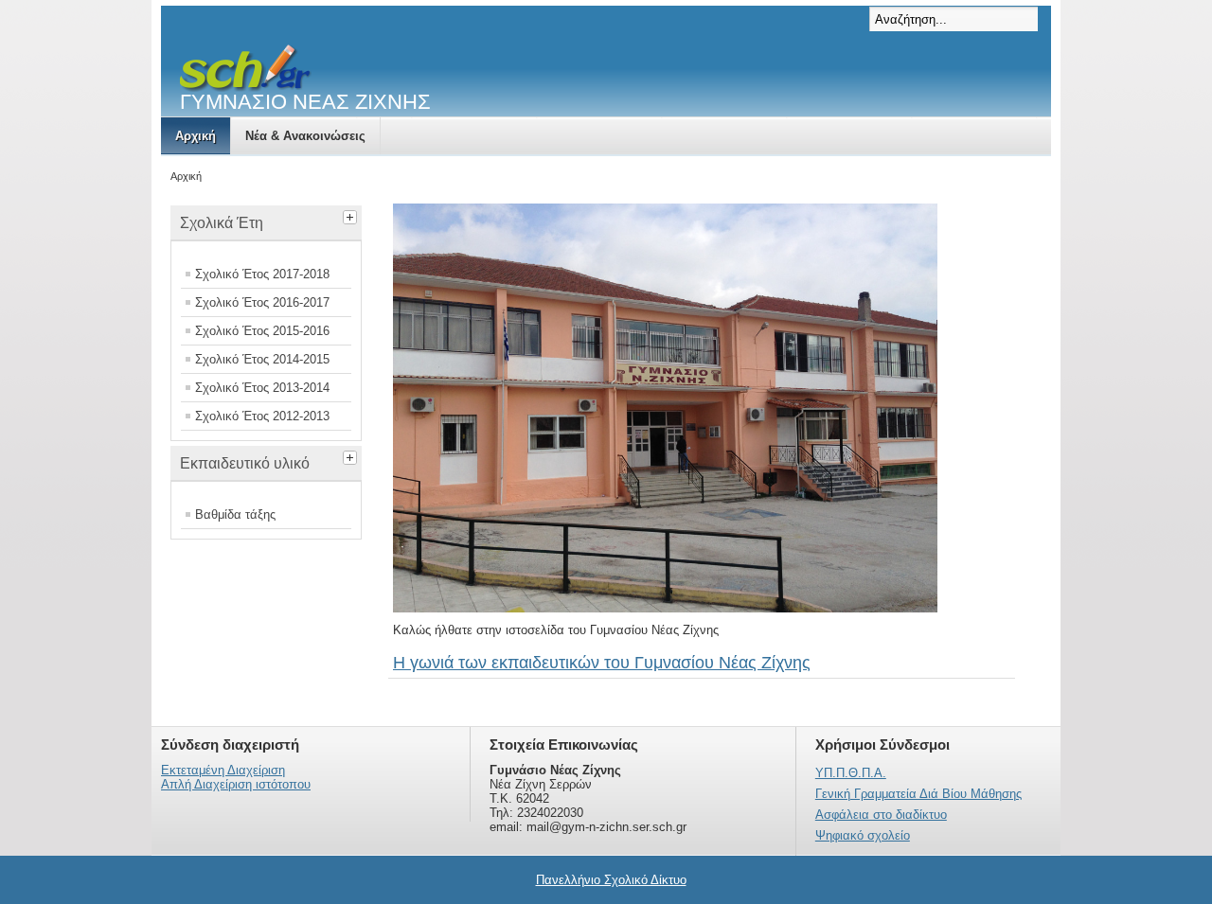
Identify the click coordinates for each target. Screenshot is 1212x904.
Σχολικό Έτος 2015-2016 (262, 331)
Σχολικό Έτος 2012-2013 (262, 416)
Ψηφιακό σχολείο (862, 835)
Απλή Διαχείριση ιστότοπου (236, 784)
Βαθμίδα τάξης (235, 514)
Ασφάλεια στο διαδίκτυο (881, 814)
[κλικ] (352, 214)
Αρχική (195, 136)
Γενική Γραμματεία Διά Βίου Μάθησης (918, 794)
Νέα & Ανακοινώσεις (305, 136)
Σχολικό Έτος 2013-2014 (262, 388)
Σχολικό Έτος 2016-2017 (262, 302)
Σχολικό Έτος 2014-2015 (262, 359)
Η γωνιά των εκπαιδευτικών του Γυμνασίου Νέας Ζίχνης (602, 662)
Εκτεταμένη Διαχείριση (223, 770)
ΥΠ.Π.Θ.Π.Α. (850, 773)
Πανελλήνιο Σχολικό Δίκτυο (611, 880)
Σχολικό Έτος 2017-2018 (262, 274)
